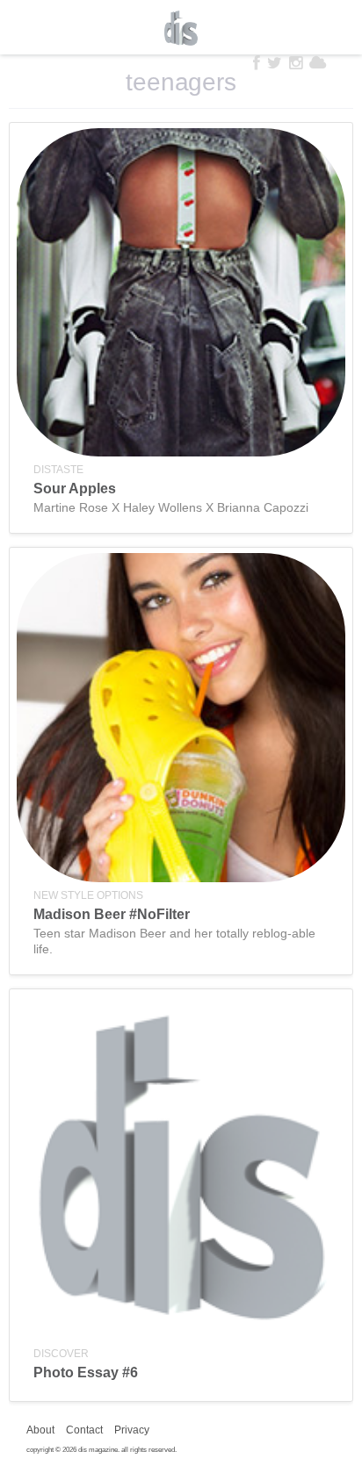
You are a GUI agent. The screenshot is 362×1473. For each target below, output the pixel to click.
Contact (84, 1430)
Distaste (58, 469)
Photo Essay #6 (85, 1372)
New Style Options (88, 895)
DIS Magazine (181, 28)
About (40, 1430)
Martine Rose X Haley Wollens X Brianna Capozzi (170, 507)
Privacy (131, 1430)
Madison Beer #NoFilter (111, 914)
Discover (61, 1353)
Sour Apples (74, 488)
